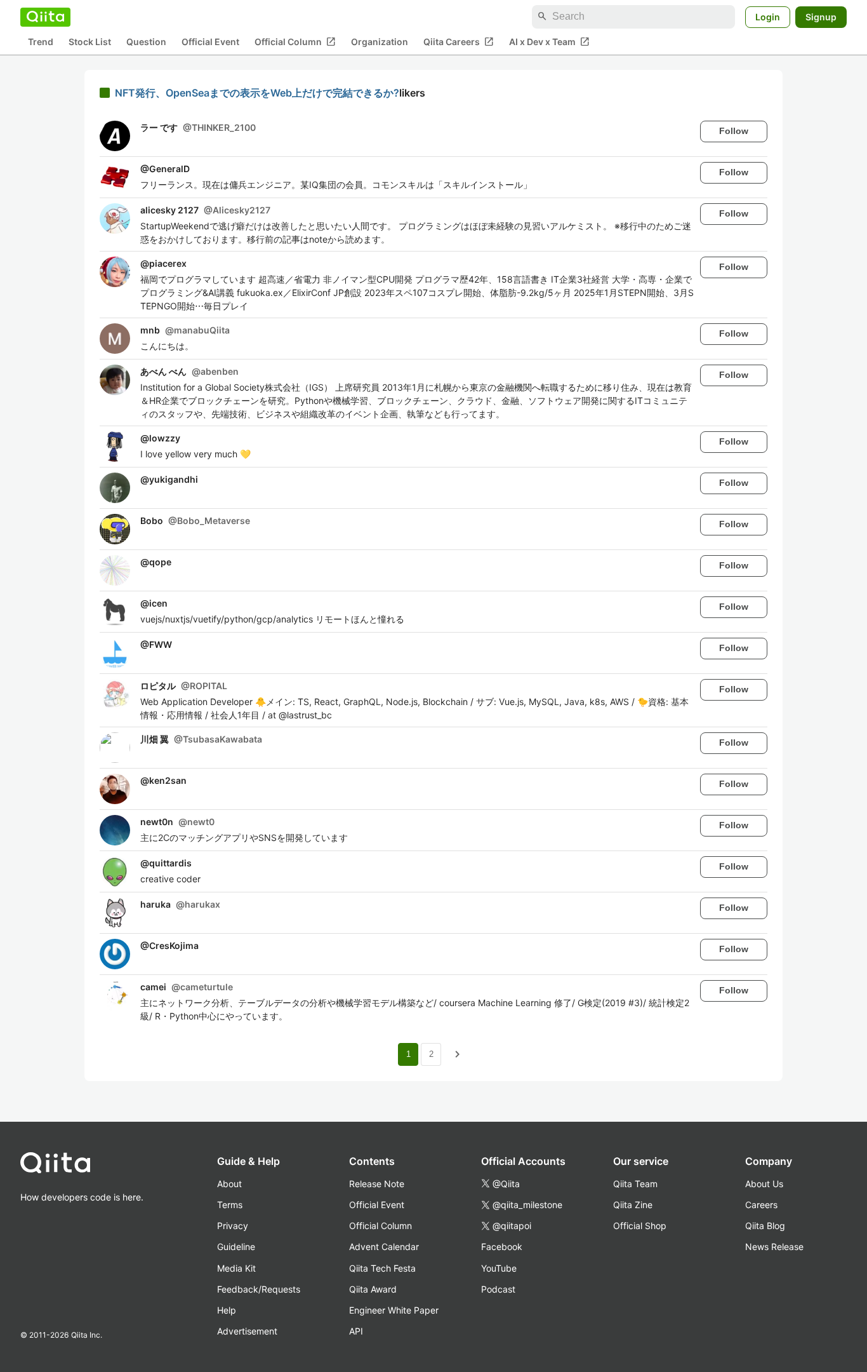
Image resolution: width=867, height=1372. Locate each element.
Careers (761, 1204)
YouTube (499, 1268)
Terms (229, 1204)
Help (226, 1310)
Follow (733, 131)
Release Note (376, 1183)
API (356, 1331)
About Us (764, 1183)
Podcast (498, 1289)
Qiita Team (635, 1183)
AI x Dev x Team (549, 41)
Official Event (210, 41)
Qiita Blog (765, 1225)
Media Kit (236, 1268)
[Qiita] (45, 16)
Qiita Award (373, 1289)
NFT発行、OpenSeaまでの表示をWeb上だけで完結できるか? (257, 92)
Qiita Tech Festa (382, 1268)
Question (146, 41)
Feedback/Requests (258, 1289)
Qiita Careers (458, 41)
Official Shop (639, 1225)
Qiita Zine (632, 1204)
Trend (40, 41)
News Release (774, 1246)
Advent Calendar (384, 1246)
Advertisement (247, 1331)
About (229, 1183)
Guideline (236, 1246)
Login (767, 16)
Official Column (295, 41)
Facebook (501, 1246)
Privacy (232, 1225)
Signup (821, 16)
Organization (379, 41)
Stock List (90, 41)
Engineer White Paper (394, 1310)
